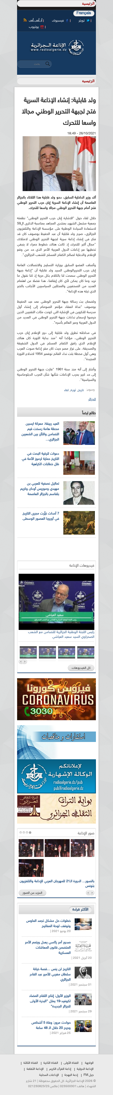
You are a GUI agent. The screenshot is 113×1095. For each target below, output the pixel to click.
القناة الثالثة (30, 1063)
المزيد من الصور (32, 893)
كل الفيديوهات (81, 668)
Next (25, 661)
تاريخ (81, 390)
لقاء (66, 390)
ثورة (73, 390)
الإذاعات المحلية (49, 1075)
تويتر (82, 21)
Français (83, 13)
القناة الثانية (50, 1063)
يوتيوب (34, 27)
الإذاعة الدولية (85, 1069)
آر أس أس (35, 20)
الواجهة (89, 1063)
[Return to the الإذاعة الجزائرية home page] (56, 41)
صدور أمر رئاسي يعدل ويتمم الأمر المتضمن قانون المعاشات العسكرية (48, 947)
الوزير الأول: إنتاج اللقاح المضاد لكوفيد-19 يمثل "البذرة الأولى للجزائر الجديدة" (50, 1001)
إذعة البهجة (71, 1075)
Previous (21, 661)
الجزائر (92, 399)
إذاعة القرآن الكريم (60, 1069)
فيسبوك (58, 21)
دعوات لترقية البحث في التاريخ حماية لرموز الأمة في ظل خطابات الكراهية (40, 459)
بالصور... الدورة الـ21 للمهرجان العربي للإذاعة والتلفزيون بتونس (57, 883)
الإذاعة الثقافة (35, 1069)
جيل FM (89, 1075)
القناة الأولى (71, 1063)
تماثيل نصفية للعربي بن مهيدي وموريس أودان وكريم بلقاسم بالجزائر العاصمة (39, 489)
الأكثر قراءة (80, 909)
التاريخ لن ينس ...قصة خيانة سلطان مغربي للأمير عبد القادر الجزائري (50, 974)
